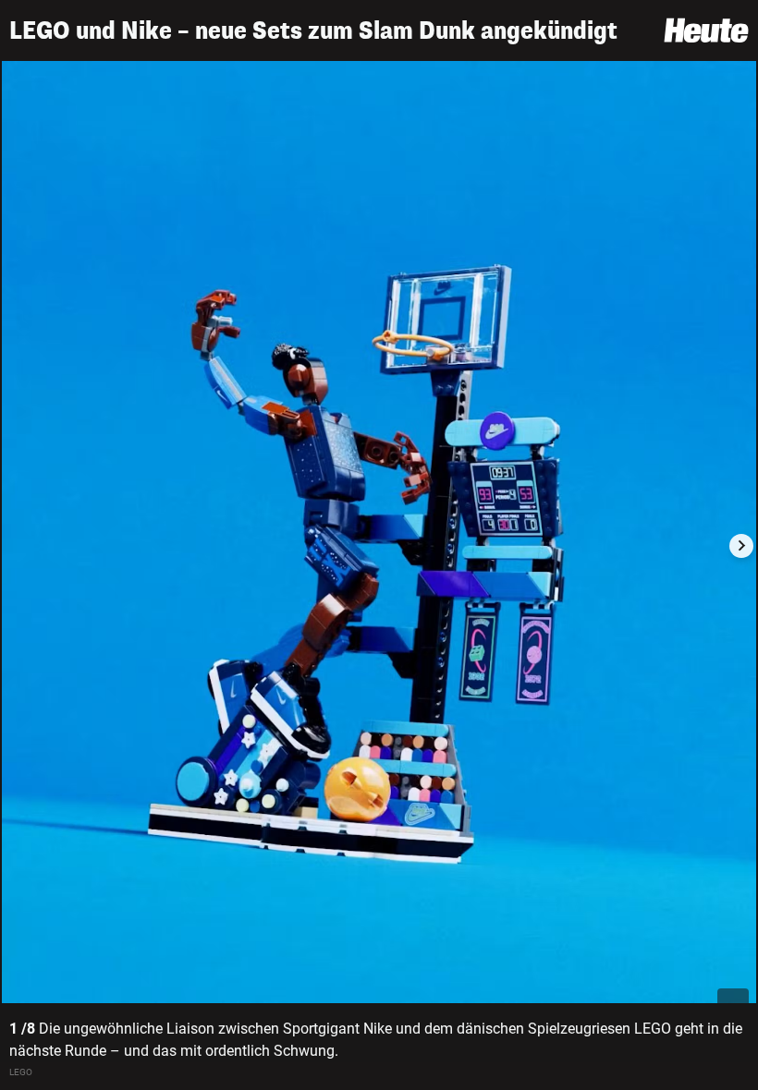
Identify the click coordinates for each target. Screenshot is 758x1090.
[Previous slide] (17, 546)
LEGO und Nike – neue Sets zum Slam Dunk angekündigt (313, 31)
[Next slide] (741, 546)
